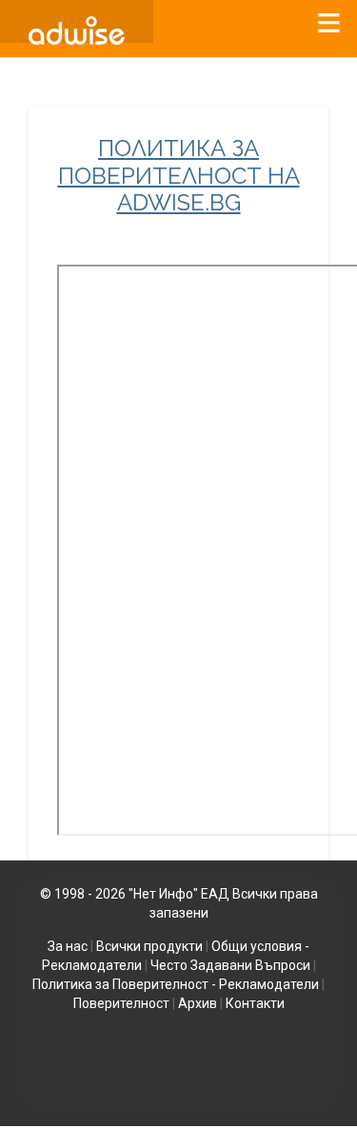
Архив (197, 1003)
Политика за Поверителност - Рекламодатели (175, 984)
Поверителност (121, 1003)
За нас (68, 946)
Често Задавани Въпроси (230, 965)
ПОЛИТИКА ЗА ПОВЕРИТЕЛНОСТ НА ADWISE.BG (179, 176)
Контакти (255, 1003)
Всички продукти (149, 946)
